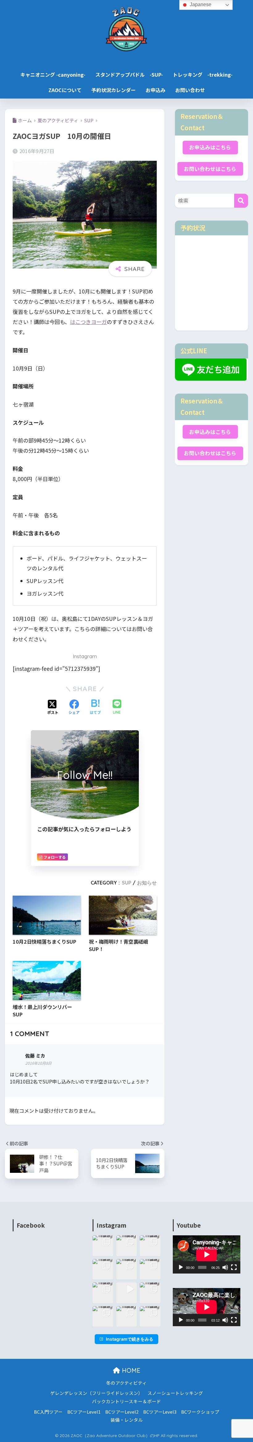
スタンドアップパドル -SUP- (129, 74)
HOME (130, 1370)
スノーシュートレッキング (175, 1393)
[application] (206, 1254)
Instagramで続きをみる (129, 1339)
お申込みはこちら (210, 147)
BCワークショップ (200, 1411)
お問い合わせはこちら (210, 168)
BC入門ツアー (48, 1411)
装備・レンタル (126, 1419)
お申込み (155, 90)
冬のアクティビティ (126, 1382)
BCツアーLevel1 (84, 1411)
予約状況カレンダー (113, 90)
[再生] (181, 1267)
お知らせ (147, 883)
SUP (126, 883)
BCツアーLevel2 (122, 1411)
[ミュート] (225, 1267)
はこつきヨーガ (88, 322)
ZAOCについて (64, 90)
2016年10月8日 (38, 1063)
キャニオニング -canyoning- (52, 74)
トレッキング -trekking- (203, 74)
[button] (103, 1245)
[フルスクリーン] (234, 1267)
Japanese (200, 4)
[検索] (241, 201)
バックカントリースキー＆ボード (126, 1401)
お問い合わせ (190, 90)
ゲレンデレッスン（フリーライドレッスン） (96, 1393)
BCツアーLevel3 (159, 1411)
